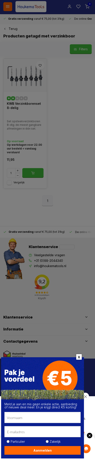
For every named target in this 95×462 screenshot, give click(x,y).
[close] (85, 396)
